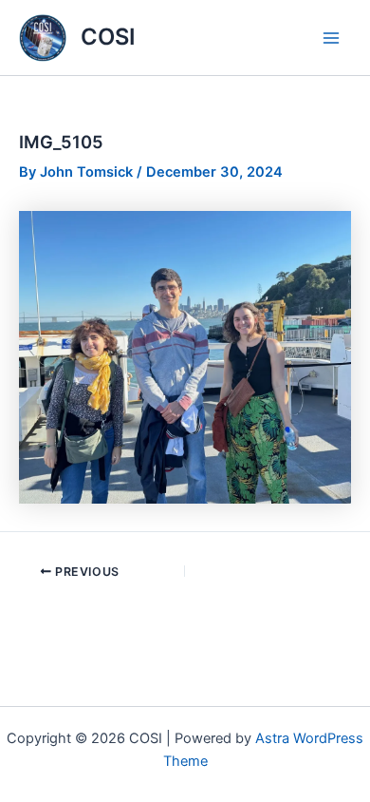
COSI (108, 36)
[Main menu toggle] (331, 38)
